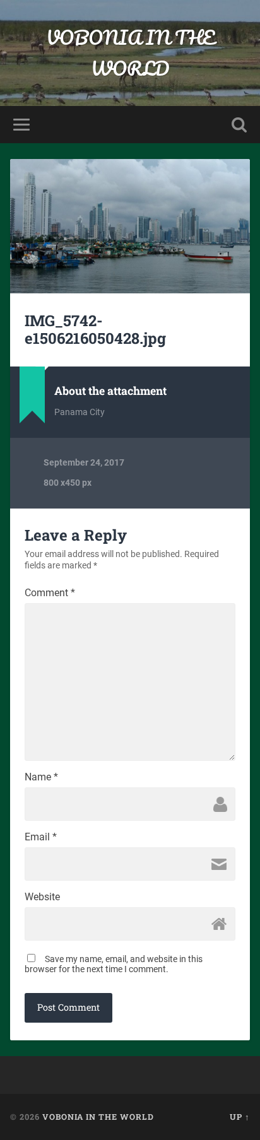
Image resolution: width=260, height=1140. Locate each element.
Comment (50, 593)
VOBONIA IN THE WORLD (130, 53)
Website (42, 897)
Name (41, 777)
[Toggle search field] (239, 124)
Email (41, 837)
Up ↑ (240, 1117)
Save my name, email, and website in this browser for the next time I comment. (114, 964)
